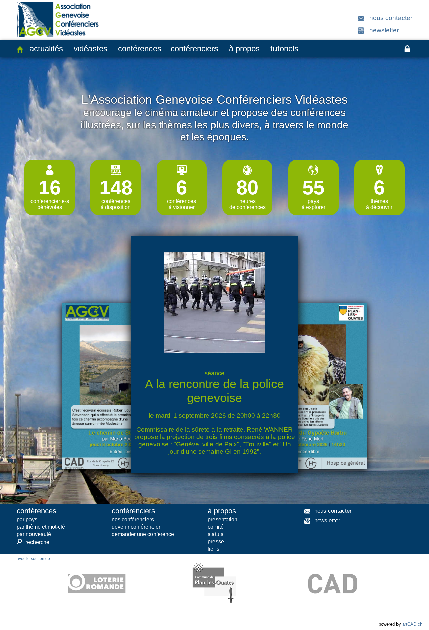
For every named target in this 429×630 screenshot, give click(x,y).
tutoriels (284, 48)
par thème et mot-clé (41, 527)
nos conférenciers (133, 519)
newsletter (384, 30)
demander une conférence (143, 534)
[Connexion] (407, 48)
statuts (215, 534)
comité (216, 527)
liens (213, 549)
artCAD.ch (412, 624)
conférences (139, 48)
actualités (46, 48)
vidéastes (90, 48)
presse (216, 541)
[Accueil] (20, 49)
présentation (222, 519)
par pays (27, 519)
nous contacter (390, 17)
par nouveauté (34, 534)
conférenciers (194, 48)
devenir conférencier (136, 527)
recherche (33, 542)
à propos (244, 48)
